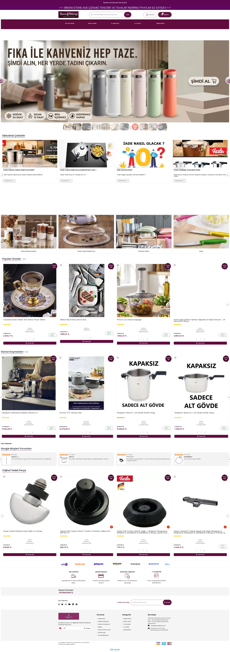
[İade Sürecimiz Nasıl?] (143, 153)
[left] (2, 175)
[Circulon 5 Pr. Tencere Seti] (29, 383)
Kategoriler (126, 615)
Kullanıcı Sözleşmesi (104, 624)
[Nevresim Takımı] (144, 232)
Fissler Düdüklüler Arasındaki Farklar (187, 170)
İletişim (100, 627)
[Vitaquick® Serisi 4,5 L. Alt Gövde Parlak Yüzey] (144, 383)
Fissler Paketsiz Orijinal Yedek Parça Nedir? (19, 170)
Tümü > (24, 259)
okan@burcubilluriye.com (158, 625)
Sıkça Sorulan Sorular (104, 630)
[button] (150, 14)
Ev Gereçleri (127, 624)
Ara (127, 15)
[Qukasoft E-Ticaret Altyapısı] (115, 650)
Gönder (168, 602)
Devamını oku (9, 180)
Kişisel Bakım (127, 630)
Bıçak (201, 251)
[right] (227, 175)
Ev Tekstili (126, 627)
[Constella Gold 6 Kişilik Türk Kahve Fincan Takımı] (29, 290)
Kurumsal (100, 615)
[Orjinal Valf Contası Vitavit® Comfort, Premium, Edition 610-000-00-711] (29, 502)
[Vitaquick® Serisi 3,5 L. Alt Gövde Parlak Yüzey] (201, 383)
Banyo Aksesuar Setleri (28, 251)
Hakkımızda (101, 618)
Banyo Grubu (127, 621)
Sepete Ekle (31, 343)
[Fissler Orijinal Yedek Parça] (86, 232)
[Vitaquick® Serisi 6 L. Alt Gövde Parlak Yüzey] (86, 383)
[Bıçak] (201, 232)
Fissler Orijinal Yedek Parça (86, 251)
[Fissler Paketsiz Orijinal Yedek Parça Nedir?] (29, 153)
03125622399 (65, 592)
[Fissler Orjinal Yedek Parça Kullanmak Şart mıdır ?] (86, 153)
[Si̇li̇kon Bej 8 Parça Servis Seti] (86, 290)
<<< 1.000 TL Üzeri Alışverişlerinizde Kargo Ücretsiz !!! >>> (115, 8)
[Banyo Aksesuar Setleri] (29, 232)
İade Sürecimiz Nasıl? (124, 170)
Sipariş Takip (101, 632)
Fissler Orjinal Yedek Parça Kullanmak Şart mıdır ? (78, 170)
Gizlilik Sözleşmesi (103, 621)
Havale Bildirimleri (103, 635)
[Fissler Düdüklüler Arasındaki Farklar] (200, 153)
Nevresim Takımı (143, 251)
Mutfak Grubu (127, 618)
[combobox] (60, 628)
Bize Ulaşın (152, 615)
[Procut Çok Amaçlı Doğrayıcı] (143, 290)
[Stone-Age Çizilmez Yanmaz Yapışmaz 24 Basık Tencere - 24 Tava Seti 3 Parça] (200, 290)
